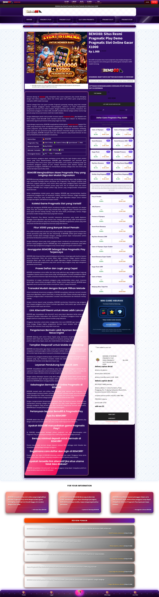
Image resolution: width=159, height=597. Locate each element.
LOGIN (147, 2)
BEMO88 (27, 26)
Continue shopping (112, 421)
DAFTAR (154, 2)
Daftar (79, 594)
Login (51, 595)
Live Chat (135, 595)
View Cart (111, 414)
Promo (24, 595)
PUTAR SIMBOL (111, 325)
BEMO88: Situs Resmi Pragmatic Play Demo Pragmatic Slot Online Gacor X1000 (115, 6)
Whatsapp (107, 595)
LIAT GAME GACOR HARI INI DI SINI (111, 104)
